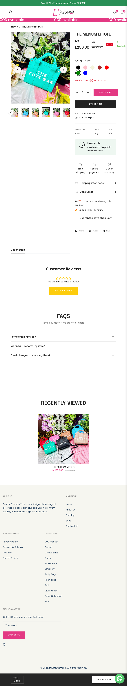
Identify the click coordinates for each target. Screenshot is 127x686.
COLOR (16, 678)
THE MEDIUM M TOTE (63, 467)
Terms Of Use (10, 558)
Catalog (70, 515)
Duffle (48, 558)
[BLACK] (78, 68)
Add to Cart (104, 680)
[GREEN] (78, 73)
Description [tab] (18, 250)
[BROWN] (100, 68)
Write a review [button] (63, 291)
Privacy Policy (10, 541)
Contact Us (72, 526)
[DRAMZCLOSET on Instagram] (5, 644)
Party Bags (50, 574)
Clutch (48, 547)
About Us (70, 509)
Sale (47, 601)
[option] (40, 68)
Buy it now (95, 104)
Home (14, 26)
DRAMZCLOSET (57, 667)
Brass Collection (53, 596)
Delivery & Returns (13, 547)
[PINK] (85, 68)
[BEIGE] (92, 68)
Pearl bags (50, 579)
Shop (68, 520)
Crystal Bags (51, 552)
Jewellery (50, 568)
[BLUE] (85, 73)
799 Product (51, 541)
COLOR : (83, 61)
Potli (47, 585)
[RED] (107, 68)
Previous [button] (17, 69)
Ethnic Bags (51, 563)
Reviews (7, 552)
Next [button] (63, 69)
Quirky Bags (51, 590)
